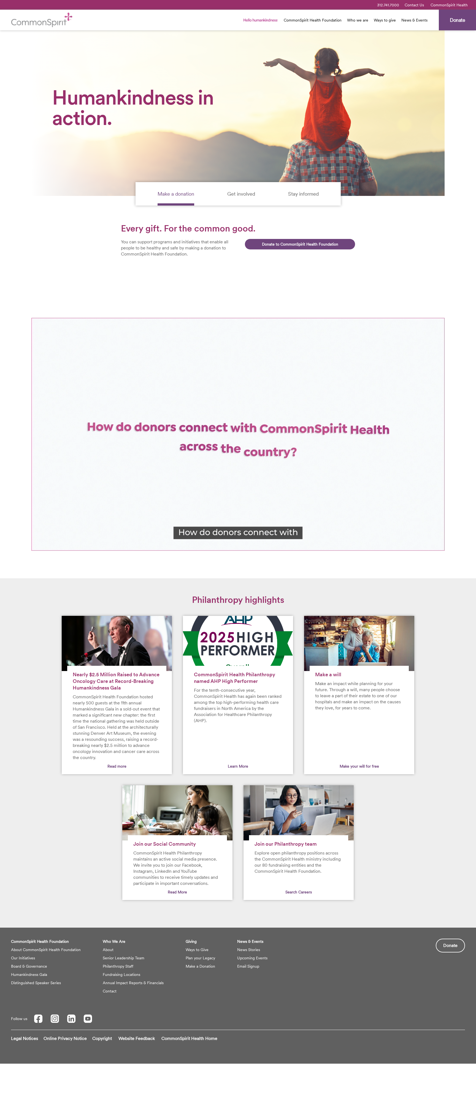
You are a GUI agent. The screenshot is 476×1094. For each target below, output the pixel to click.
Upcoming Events (252, 958)
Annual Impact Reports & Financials (133, 983)
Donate (450, 945)
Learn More (238, 766)
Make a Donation (200, 966)
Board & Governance (29, 966)
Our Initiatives (23, 958)
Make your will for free (359, 766)
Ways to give (385, 20)
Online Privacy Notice (65, 1038)
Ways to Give (197, 949)
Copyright (102, 1038)
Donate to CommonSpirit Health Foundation (300, 244)
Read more (116, 766)
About (108, 949)
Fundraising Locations (121, 974)
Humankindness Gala (29, 974)
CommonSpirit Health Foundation (313, 20)
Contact (110, 991)
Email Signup (248, 966)
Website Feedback (136, 1038)
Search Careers (298, 892)
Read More (177, 892)
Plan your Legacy (200, 958)
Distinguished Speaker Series (36, 983)
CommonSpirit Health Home (189, 1038)
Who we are (357, 20)
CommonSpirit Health (449, 5)
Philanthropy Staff (118, 966)
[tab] (176, 194)
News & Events (414, 20)
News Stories (248, 949)
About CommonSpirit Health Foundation (46, 949)
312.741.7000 (388, 5)
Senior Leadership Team (123, 958)
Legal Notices (24, 1038)
